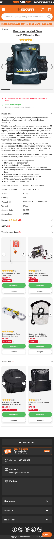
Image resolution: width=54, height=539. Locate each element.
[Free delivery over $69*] (13, 24)
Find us (27, 480)
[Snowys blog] (39, 529)
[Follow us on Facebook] (14, 529)
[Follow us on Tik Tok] (33, 529)
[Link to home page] (27, 10)
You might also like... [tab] (11, 232)
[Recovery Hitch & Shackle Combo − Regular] (13, 309)
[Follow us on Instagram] (20, 529)
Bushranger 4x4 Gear (27, 31)
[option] (13, 249)
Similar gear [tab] (7, 361)
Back (6, 29)
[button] (5, 254)
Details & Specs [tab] (8, 114)
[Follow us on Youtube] (27, 529)
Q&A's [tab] (5, 226)
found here (29, 107)
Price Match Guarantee (9, 410)
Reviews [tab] (11, 220)
